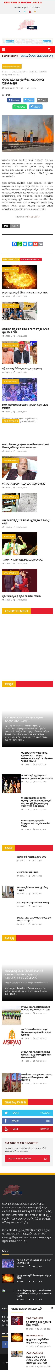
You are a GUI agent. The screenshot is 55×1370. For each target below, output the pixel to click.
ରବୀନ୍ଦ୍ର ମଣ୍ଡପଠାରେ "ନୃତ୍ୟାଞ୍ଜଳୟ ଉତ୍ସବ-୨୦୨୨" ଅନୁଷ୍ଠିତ (24, 719)
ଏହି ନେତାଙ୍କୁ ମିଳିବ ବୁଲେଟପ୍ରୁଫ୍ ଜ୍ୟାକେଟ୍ (22, 368)
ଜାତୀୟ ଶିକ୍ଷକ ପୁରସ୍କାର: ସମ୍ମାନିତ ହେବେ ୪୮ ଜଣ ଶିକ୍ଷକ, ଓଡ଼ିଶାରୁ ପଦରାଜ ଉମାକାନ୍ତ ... (25, 446)
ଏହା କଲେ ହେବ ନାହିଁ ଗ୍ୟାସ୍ (27, 872)
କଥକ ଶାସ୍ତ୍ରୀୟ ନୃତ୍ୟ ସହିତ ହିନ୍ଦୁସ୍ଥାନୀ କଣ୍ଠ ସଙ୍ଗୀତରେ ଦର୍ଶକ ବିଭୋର (35, 823)
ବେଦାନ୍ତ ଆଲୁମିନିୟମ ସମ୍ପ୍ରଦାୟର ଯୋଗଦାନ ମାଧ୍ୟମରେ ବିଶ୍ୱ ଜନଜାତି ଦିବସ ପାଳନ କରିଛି (36, 1055)
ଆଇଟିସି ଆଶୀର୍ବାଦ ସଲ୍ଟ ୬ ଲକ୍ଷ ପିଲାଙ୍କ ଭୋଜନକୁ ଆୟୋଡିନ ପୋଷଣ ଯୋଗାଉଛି (36, 1032)
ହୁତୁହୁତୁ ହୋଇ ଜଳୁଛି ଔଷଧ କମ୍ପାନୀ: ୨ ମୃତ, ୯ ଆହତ (25, 292)
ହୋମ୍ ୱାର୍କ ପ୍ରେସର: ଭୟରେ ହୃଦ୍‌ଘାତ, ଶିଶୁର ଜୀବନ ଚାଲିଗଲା (25, 406)
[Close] (52, 1308)
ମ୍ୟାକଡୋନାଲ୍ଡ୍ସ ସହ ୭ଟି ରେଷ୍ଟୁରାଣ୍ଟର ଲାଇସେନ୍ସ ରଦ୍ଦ (26, 522)
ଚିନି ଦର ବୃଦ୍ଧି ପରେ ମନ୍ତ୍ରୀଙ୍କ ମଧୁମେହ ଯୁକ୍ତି (23, 483)
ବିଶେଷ (8, 848)
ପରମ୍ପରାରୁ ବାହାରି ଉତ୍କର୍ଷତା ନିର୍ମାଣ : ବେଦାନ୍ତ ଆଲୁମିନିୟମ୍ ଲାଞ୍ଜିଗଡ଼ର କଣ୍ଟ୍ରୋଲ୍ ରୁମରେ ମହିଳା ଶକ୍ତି (24, 974)
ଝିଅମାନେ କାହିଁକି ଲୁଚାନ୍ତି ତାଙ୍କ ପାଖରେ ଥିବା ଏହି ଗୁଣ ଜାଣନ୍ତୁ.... (34, 919)
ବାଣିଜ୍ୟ (9, 938)
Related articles (11, 259)
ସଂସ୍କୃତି (9, 684)
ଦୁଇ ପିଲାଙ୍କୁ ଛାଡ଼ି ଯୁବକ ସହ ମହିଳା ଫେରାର (21, 596)
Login (38, 7)
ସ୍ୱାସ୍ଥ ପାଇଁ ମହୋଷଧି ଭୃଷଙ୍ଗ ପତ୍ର (31, 856)
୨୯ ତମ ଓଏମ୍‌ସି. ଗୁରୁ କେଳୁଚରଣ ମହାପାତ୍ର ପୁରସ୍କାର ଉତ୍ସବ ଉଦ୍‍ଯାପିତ (37, 776)
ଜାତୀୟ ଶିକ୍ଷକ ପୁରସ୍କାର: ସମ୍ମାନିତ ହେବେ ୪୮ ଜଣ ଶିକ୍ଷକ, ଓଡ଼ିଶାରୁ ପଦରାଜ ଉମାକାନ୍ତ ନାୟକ (34, 1293)
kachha (15, 226)
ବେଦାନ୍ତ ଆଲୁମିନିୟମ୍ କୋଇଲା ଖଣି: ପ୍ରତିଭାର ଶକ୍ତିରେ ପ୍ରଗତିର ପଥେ (35, 1008)
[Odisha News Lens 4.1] (12, 1190)
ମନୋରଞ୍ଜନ (9, 536)
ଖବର (5, 1251)
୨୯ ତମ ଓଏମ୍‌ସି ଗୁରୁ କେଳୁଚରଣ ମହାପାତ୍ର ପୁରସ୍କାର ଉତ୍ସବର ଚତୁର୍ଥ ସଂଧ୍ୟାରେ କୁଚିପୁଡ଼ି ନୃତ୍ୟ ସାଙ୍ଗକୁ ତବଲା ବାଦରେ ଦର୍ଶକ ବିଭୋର (36, 801)
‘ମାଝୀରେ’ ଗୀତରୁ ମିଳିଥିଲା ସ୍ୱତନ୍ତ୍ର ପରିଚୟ (22, 559)
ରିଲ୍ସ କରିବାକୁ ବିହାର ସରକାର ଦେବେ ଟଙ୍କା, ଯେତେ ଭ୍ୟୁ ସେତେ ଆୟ (25, 330)
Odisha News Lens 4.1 (30, 259)
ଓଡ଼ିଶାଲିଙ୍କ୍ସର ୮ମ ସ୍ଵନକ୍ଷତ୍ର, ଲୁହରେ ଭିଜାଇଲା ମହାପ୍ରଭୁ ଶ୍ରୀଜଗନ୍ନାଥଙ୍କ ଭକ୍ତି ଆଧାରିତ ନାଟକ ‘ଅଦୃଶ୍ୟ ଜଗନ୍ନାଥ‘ (37, 756)
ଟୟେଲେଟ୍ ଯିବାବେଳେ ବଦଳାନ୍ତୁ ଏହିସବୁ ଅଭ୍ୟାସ (32, 888)
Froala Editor (33, 217)
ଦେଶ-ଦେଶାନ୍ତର (11, 66)
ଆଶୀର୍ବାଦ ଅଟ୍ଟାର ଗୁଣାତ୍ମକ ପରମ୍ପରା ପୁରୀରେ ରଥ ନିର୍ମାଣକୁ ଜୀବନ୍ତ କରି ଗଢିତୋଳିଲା (36, 1077)
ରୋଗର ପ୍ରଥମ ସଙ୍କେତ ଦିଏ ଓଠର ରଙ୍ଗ (33, 902)
